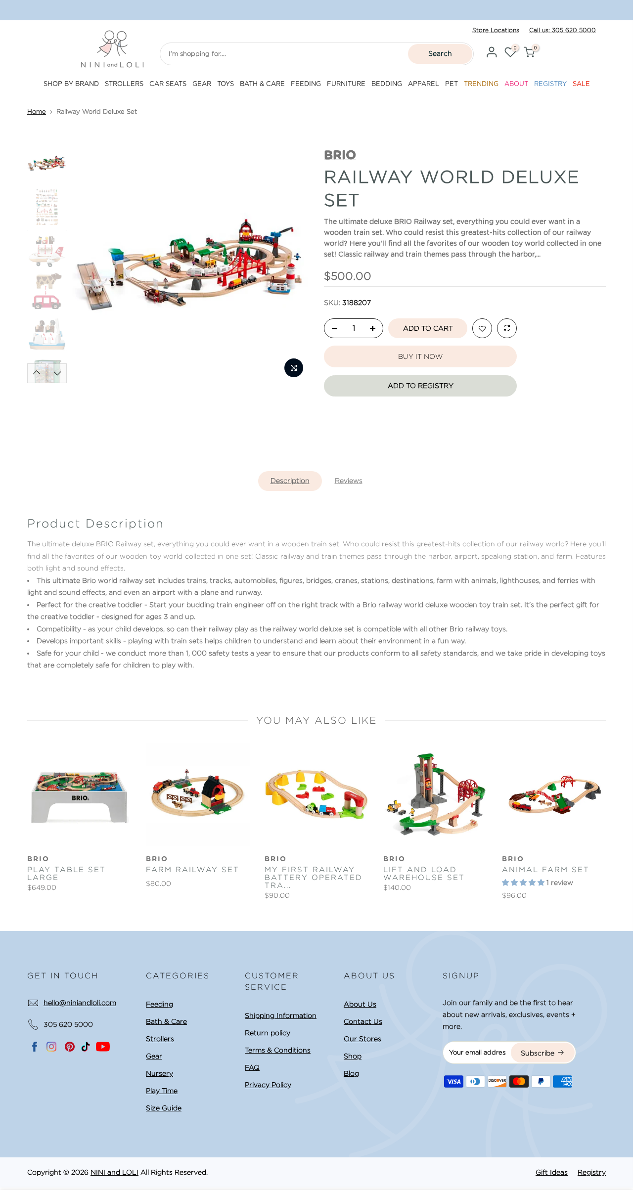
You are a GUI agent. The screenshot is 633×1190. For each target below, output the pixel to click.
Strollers (160, 1039)
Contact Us (363, 1021)
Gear (154, 1056)
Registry (592, 1172)
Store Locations (495, 30)
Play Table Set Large (66, 873)
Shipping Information (280, 1015)
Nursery (159, 1073)
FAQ (252, 1067)
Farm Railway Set (192, 870)
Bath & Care (166, 1021)
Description (290, 481)
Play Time (162, 1091)
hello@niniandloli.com (80, 1003)
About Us (360, 1004)
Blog (351, 1073)
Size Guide (163, 1108)
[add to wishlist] (482, 329)
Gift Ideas (552, 1172)
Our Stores (362, 1039)
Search (440, 53)
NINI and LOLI (114, 1172)
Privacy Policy (268, 1085)
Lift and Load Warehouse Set (424, 873)
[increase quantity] (375, 329)
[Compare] (506, 329)
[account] (491, 53)
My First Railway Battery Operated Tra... (313, 877)
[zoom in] (293, 367)
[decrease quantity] (331, 329)
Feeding (159, 1004)
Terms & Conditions (278, 1050)
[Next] (292, 264)
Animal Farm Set (545, 870)
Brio (38, 859)
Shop (353, 1056)
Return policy (267, 1033)
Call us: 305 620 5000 (562, 30)
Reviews (348, 481)
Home (36, 111)
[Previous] (88, 264)
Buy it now (420, 356)
